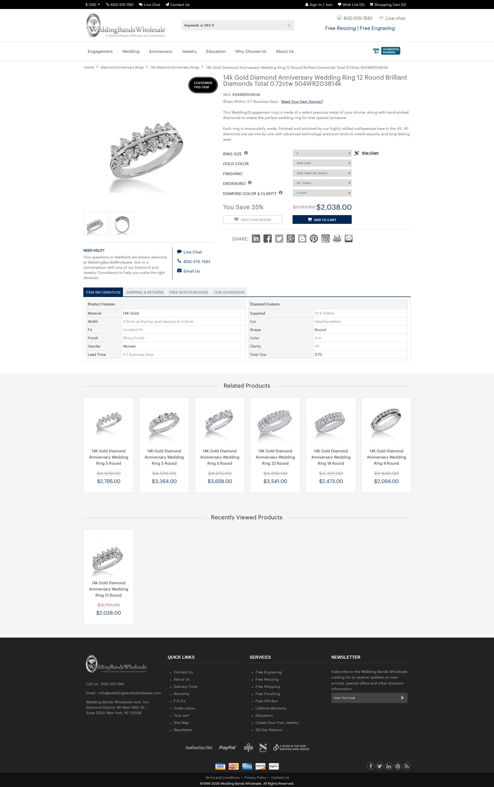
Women (129, 346)
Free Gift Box (266, 700)
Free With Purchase (189, 291)
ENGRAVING (235, 183)
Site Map (181, 722)
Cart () (390, 4)
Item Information (103, 291)
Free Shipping (267, 686)
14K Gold (131, 313)
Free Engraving (268, 671)
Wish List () (354, 4)
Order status (184, 707)
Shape (255, 329)
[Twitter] (380, 767)
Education (264, 715)
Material (95, 313)
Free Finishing (267, 693)
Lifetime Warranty (270, 707)
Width (93, 321)
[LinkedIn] (389, 767)
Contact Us (180, 4)
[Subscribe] (402, 698)
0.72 (318, 354)
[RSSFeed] (407, 767)
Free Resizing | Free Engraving (360, 27)
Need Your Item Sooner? (302, 101)
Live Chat (152, 4)
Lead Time (97, 354)
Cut (253, 321)
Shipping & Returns (145, 291)
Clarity (255, 346)
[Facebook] (371, 767)
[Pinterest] (398, 767)
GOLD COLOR (236, 163)
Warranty (181, 693)
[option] (108, 445)
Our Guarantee (229, 291)
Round (320, 329)
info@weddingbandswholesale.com (130, 692)
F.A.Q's (180, 700)
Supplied (257, 313)
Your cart (181, 715)
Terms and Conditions (222, 777)
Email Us (191, 271)
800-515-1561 (122, 4)
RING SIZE (233, 153)
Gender (94, 346)
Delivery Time (185, 686)
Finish (93, 337)
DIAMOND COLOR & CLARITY (250, 193)
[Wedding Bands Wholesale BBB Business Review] (248, 747)
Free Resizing (267, 679)
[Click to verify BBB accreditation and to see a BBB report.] (385, 49)
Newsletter (183, 729)
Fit (90, 329)
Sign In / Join (321, 4)
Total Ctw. (258, 354)
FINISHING (232, 173)
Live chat (395, 17)
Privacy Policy (255, 777)
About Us (182, 679)
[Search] (289, 25)
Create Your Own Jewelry (277, 722)
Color (254, 337)
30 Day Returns (268, 729)
